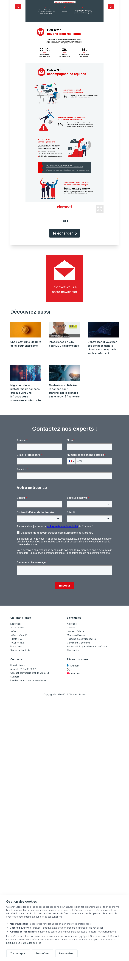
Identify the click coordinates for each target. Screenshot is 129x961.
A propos (72, 623)
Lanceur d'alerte (75, 631)
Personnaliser (66, 953)
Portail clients (17, 665)
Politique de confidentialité (81, 639)
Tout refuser (42, 953)
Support (14, 676)
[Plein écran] (100, 209)
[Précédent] (18, 6)
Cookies (71, 627)
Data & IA (17, 639)
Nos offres (16, 646)
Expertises (16, 623)
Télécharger (62, 233)
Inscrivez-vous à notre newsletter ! (28, 680)
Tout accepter (18, 953)
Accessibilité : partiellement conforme (87, 646)
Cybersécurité (19, 635)
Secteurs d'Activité (20, 650)
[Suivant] (111, 6)
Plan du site (73, 650)
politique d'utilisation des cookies (23, 942)
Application (18, 627)
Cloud (15, 631)
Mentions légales (76, 635)
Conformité (18, 642)
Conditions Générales (78, 642)
